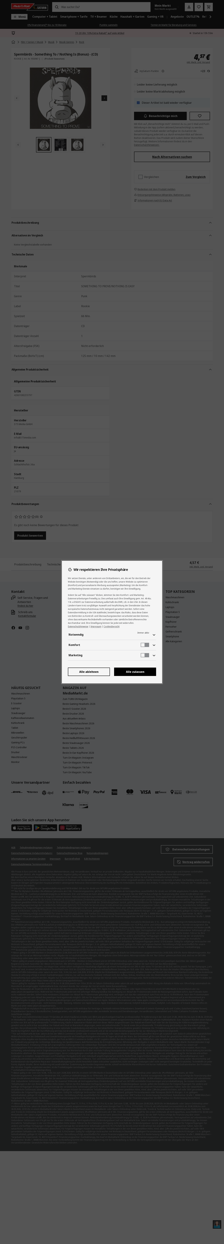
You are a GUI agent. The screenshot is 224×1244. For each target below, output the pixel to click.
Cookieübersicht (112, 626)
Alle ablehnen (89, 672)
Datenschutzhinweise (78, 626)
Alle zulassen (135, 672)
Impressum (95, 626)
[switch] (145, 645)
